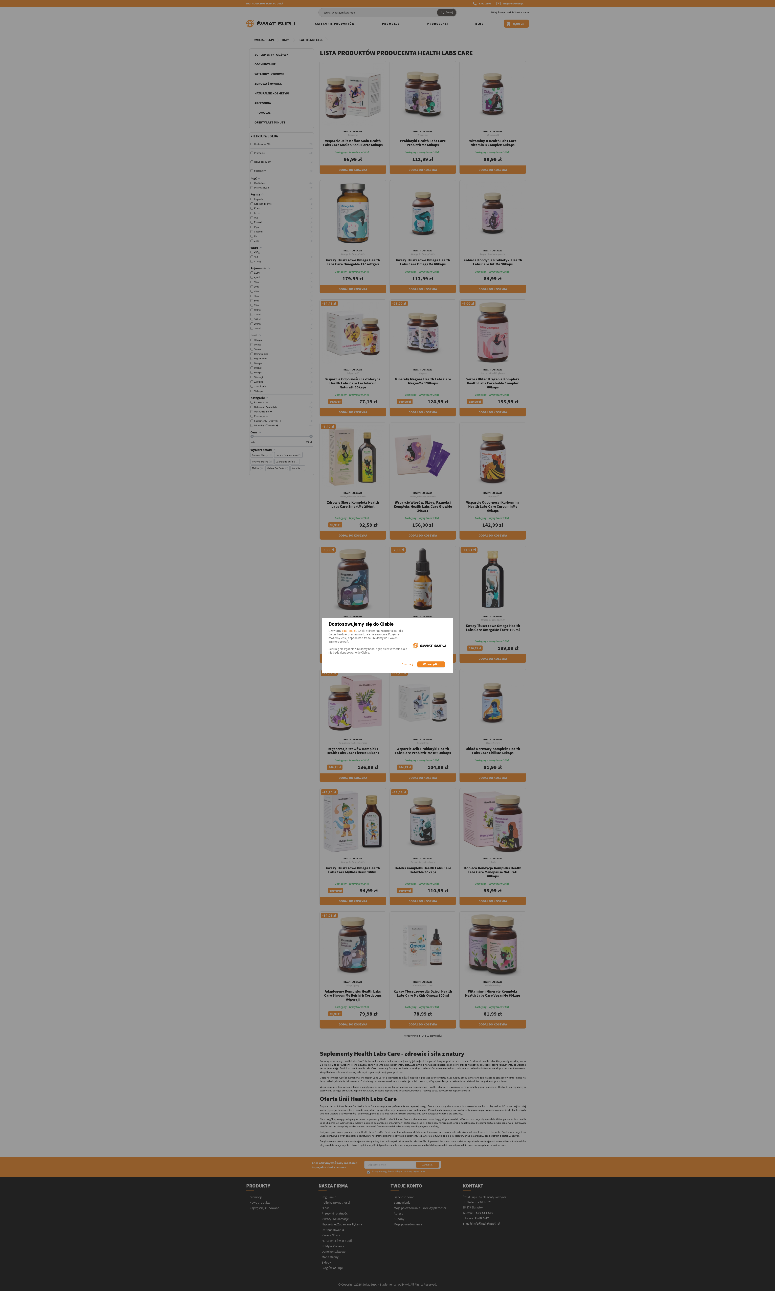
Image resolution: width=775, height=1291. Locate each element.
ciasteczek (349, 630)
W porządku (431, 664)
